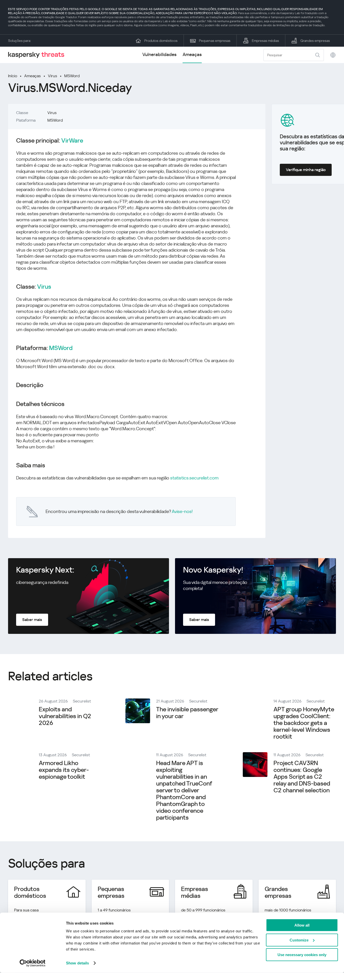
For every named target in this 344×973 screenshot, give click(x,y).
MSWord (72, 75)
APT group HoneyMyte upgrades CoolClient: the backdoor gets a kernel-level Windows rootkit (303, 723)
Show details (77, 963)
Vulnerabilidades (159, 54)
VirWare (72, 140)
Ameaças (192, 54)
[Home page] (38, 55)
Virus (52, 75)
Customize (299, 940)
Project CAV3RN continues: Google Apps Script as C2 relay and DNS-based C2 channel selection (301, 777)
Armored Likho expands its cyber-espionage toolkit (64, 770)
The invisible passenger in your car (187, 713)
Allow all (301, 925)
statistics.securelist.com (194, 477)
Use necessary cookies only (302, 955)
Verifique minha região (306, 169)
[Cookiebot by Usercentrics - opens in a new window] (33, 963)
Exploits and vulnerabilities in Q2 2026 (65, 716)
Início (12, 75)
